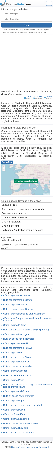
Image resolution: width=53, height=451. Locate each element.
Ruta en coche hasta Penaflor (18, 396)
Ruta (49, 97)
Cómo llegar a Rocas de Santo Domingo (24, 313)
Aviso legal (33, 447)
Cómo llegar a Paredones (16, 361)
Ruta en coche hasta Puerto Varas (20, 423)
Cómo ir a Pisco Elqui (14, 414)
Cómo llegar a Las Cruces (16, 295)
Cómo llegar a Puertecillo (16, 343)
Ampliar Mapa (7, 162)
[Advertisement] (26, 62)
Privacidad (44, 447)
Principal (8, 245)
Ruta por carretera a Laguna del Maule (23, 405)
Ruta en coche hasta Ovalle (17, 366)
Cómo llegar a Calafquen (16, 391)
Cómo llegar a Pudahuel (15, 304)
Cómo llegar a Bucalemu (16, 428)
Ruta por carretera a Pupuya (17, 348)
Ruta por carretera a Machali (18, 375)
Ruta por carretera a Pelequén (18, 432)
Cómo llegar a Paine (13, 380)
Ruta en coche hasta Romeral (18, 339)
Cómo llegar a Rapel (13, 400)
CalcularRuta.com (19, 447)
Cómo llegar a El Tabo (14, 325)
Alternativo (22, 245)
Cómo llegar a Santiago (15, 371)
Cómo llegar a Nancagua (16, 334)
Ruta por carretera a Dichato (17, 300)
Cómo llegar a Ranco (14, 352)
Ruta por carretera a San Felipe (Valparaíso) (26, 329)
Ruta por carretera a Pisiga (17, 357)
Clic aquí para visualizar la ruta (26, 181)
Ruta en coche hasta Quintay (18, 309)
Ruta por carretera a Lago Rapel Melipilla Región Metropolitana (27, 385)
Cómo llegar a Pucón (14, 409)
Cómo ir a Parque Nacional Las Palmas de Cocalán (27, 319)
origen (15, 9)
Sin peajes (34, 245)
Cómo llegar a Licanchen (16, 419)
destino (24, 9)
